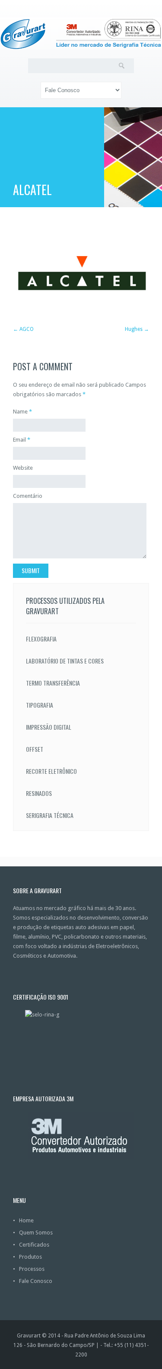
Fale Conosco (35, 1281)
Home (26, 1220)
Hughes (134, 329)
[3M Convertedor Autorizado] (81, 1135)
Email (19, 439)
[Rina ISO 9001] (81, 1033)
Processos (31, 1269)
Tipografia (39, 704)
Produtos (30, 1257)
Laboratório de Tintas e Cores (65, 660)
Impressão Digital (48, 726)
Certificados (34, 1244)
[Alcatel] (81, 313)
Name (20, 411)
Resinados (39, 793)
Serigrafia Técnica (49, 815)
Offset (34, 748)
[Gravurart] (81, 33)
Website (23, 468)
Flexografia (41, 638)
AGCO (26, 329)
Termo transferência (53, 682)
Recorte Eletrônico (51, 771)
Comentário (27, 496)
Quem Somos (36, 1232)
